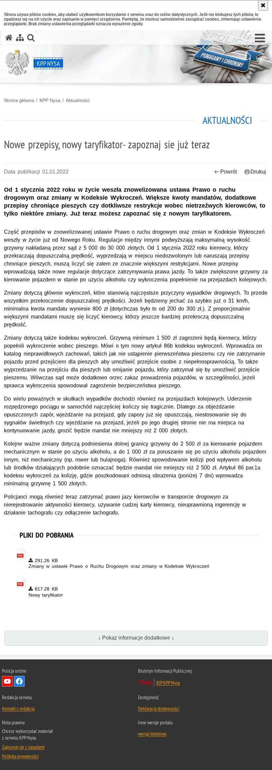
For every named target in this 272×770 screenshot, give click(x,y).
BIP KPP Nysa (168, 682)
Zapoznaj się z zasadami (23, 747)
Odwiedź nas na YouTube (7, 681)
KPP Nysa (49, 100)
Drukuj (258, 171)
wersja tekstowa (152, 733)
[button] (260, 38)
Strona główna (19, 100)
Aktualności (78, 100)
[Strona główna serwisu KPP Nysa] (9, 37)
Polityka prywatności (20, 756)
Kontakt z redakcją (18, 708)
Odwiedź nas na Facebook (19, 681)
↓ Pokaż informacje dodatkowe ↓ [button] (136, 638)
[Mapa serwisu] (20, 37)
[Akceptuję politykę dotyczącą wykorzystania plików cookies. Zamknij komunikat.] (263, 5)
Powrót (228, 171)
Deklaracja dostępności (158, 708)
